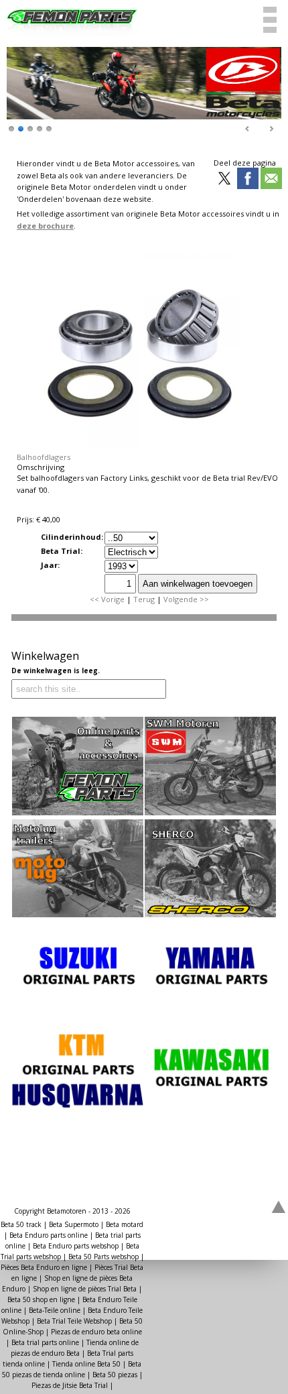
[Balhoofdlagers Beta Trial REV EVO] (148, 447)
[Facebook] (248, 179)
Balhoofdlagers (43, 457)
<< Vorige (107, 599)
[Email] (271, 179)
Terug (144, 599)
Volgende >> (186, 599)
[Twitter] (224, 179)
